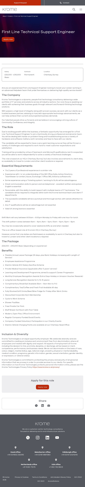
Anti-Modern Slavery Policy (61, 477)
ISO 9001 (41, 481)
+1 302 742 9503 (56, 467)
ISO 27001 (78, 477)
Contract (27, 72)
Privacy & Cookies (22, 477)
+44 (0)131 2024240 (69, 455)
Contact (66, 3)
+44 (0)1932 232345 (15, 455)
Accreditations (53, 481)
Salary (7, 72)
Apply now (8, 39)
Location (47, 72)
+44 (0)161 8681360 (42, 455)
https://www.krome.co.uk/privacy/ (46, 367)
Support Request (20, 3)
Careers (10, 16)
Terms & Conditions (39, 477)
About (4, 16)
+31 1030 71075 (29, 467)
